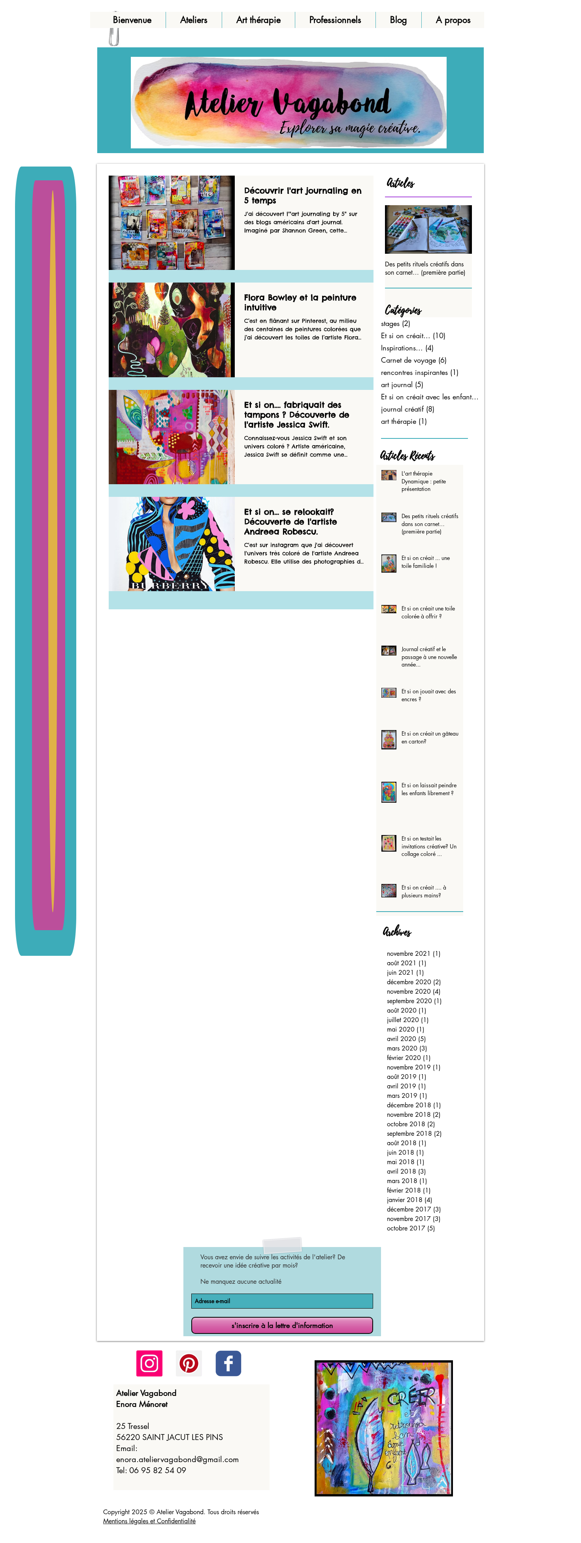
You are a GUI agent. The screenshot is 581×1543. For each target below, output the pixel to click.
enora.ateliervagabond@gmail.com (177, 1459)
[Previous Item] (397, 229)
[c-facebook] (228, 1363)
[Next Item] (459, 229)
